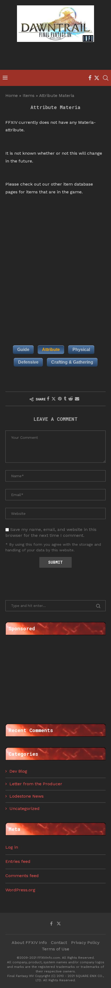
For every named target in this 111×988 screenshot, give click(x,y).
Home (11, 95)
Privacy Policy (85, 942)
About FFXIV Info (29, 942)
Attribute (51, 349)
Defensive (28, 362)
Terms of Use (55, 948)
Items (28, 95)
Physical (81, 349)
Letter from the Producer (35, 783)
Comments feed (22, 875)
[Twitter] (96, 78)
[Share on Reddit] (70, 398)
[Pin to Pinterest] (60, 398)
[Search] (105, 78)
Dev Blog (18, 771)
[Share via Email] (77, 398)
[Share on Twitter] (53, 398)
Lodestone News (26, 796)
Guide (23, 349)
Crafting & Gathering (72, 362)
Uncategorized (24, 808)
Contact (59, 942)
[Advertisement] (57, 56)
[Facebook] (89, 78)
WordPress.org (20, 889)
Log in (11, 847)
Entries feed (17, 861)
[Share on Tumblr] (65, 398)
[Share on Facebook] (48, 398)
